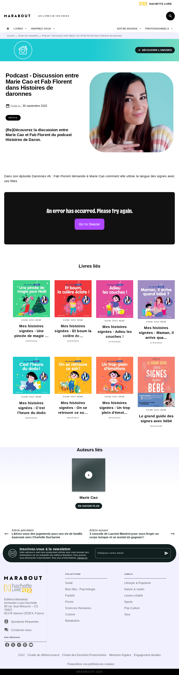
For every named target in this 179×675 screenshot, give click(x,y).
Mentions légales (120, 655)
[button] (155, 50)
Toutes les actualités (28, 36)
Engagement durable (147, 655)
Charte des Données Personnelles (84, 655)
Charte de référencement (43, 655)
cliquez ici (82, 558)
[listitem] (7, 645)
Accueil (10, 36)
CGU (21, 655)
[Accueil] (19, 16)
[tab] (8, 28)
